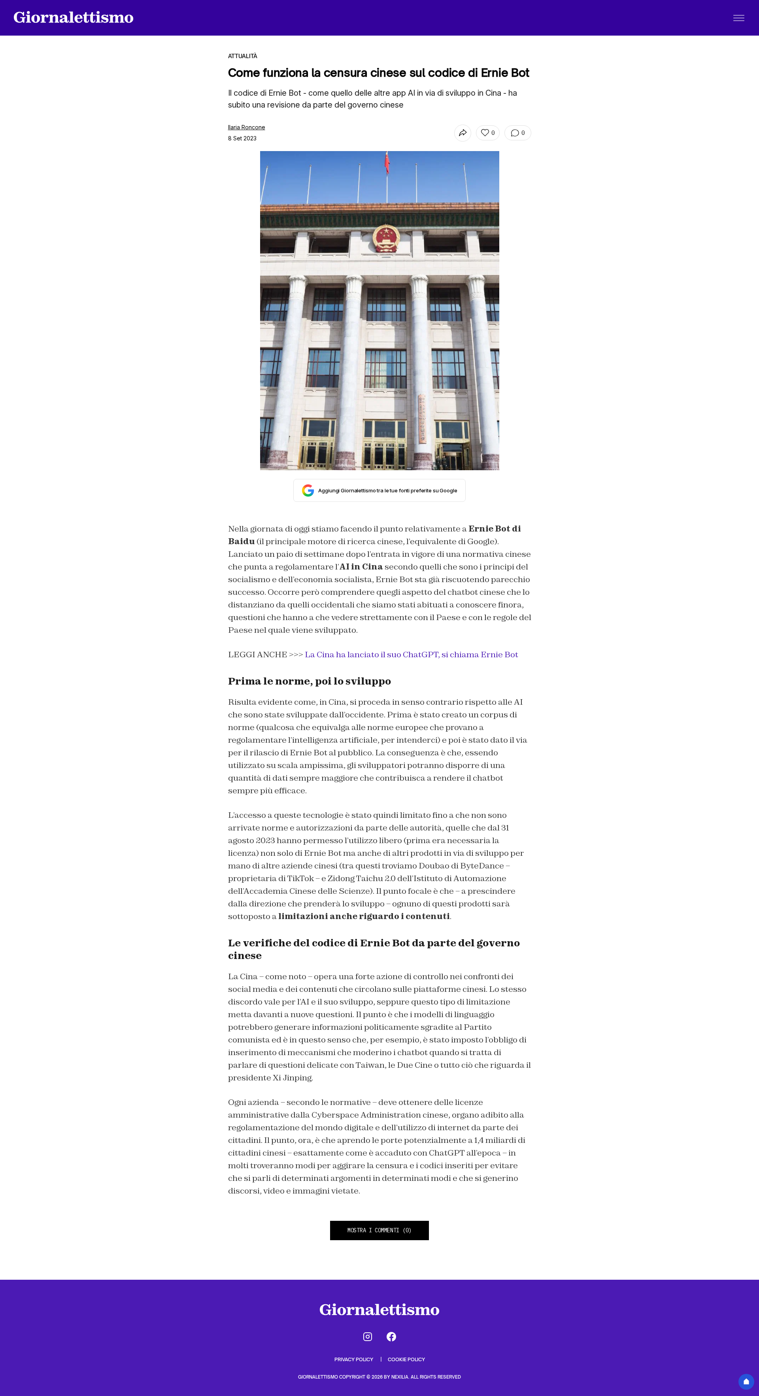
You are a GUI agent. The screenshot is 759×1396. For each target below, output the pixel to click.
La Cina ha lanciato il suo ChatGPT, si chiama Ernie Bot (411, 654)
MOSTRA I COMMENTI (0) (379, 1230)
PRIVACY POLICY (354, 1359)
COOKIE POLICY (406, 1359)
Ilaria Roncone (246, 127)
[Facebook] (391, 1337)
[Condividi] (462, 133)
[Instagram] (368, 1337)
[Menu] (739, 18)
